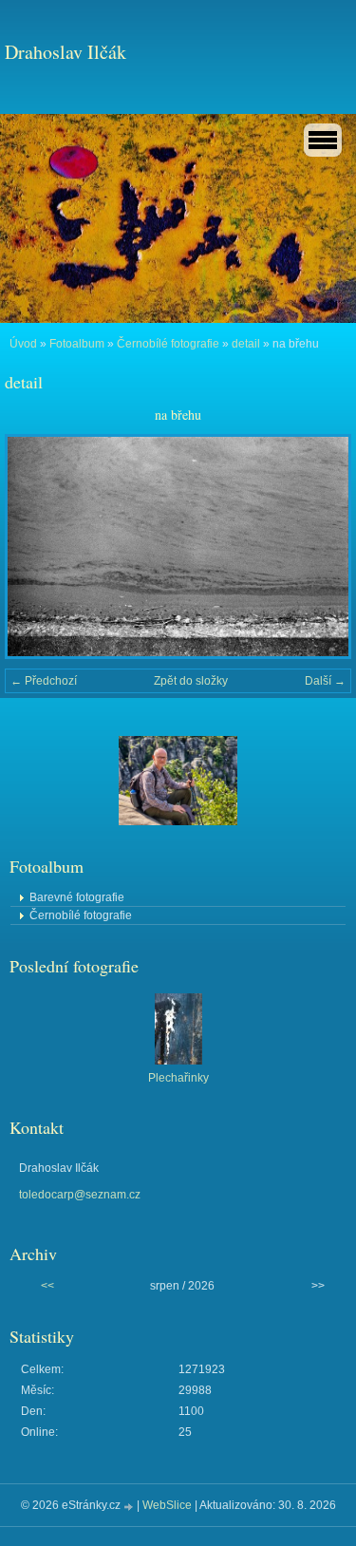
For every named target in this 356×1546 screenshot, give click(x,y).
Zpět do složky (191, 681)
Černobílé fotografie (168, 343)
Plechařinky (178, 1077)
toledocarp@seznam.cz (80, 1194)
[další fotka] (320, 546)
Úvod (23, 343)
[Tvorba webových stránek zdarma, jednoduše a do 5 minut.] (130, 1506)
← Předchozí (43, 681)
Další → (325, 681)
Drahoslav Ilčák (65, 52)
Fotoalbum (76, 343)
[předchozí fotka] (35, 546)
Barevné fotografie (76, 897)
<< (47, 1285)
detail (246, 343)
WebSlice (167, 1505)
